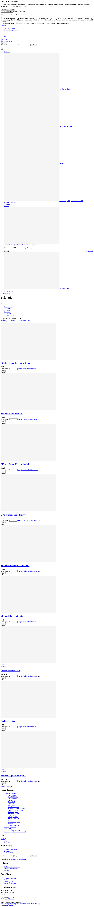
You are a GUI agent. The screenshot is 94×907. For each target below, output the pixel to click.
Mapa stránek (35, 904)
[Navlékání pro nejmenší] (28, 409)
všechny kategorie (6, 786)
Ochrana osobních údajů (23, 904)
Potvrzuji (3, 25)
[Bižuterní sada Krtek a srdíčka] (28, 359)
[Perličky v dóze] (28, 717)
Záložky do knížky (13, 818)
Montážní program (13, 807)
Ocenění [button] (6, 206)
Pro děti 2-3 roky (13, 797)
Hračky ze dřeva (9, 793)
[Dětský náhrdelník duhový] (28, 511)
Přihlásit (34, 856)
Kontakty (7, 204)
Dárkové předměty (13, 825)
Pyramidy (11, 803)
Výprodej (7, 851)
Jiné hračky (11, 805)
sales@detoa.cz (9, 899)
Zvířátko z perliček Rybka (13, 775)
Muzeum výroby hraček (11, 868)
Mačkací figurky (13, 812)
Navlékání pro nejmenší (12, 413)
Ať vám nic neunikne (7, 856)
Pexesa (14, 815)
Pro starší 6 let (12, 800)
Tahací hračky (12, 802)
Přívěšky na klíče (13, 817)
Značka (3, 839)
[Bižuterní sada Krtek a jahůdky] (28, 460)
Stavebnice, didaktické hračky (16, 808)
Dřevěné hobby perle (14, 830)
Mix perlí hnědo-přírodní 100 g (15, 565)
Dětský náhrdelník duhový (13, 515)
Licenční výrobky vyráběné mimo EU (15, 832)
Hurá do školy (8, 852)
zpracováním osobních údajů (17, 859)
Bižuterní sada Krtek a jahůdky (16, 464)
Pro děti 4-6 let (12, 798)
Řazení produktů (6, 318)
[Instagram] (5, 36)
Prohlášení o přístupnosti (8, 904)
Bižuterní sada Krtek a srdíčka (15, 363)
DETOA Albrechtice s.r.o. (12, 867)
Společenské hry (13, 813)
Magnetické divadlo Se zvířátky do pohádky (21, 245)
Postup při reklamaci (10, 883)
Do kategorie (89, 251)
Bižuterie (7, 828)
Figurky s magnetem (14, 822)
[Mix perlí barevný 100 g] (28, 612)
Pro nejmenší (12, 795)
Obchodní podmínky (10, 202)
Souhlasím (11, 9)
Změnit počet (4, 368)
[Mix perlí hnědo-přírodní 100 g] (28, 561)
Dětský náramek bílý (10, 670)
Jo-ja (9, 820)
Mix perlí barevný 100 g (12, 616)
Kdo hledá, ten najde (7, 45)
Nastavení (4, 9)
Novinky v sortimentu (10, 849)
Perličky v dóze (8, 721)
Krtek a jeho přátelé (10, 827)
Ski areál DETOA (9, 870)
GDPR (6, 880)
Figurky (10, 823)
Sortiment (7, 52)
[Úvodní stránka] (6, 41)
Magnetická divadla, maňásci (16, 810)
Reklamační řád (8, 881)
